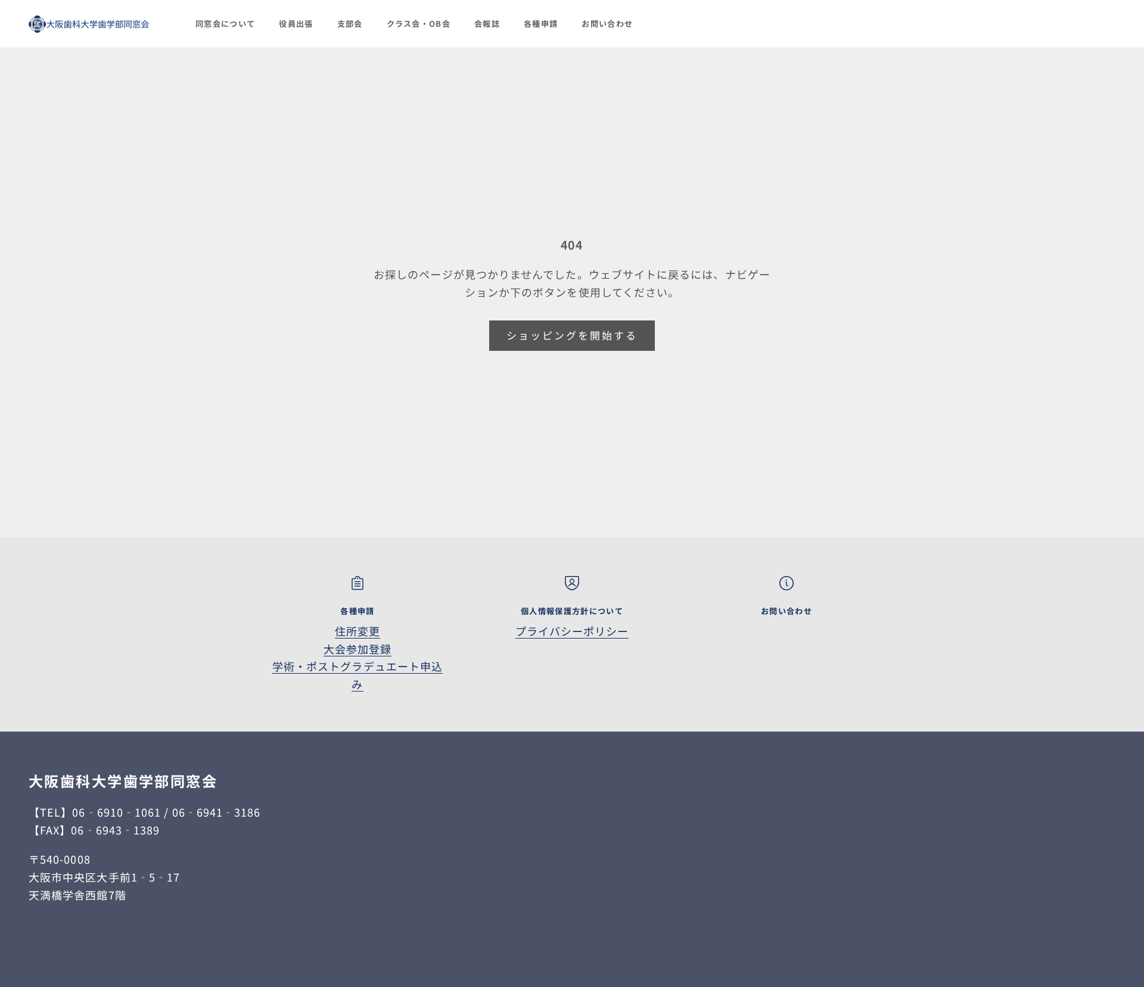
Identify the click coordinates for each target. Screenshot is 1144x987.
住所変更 (357, 631)
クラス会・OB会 (419, 23)
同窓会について (225, 23)
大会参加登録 (357, 648)
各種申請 (541, 23)
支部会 (350, 23)
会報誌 (487, 23)
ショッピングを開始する (572, 335)
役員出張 (296, 23)
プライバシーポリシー (572, 631)
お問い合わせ (607, 23)
